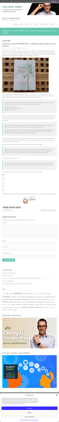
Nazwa (4, 240)
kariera (30, 293)
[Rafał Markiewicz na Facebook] (51, 1)
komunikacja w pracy (35, 293)
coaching (11, 293)
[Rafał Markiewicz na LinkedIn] (56, 1)
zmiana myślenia (35, 307)
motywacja (6, 207)
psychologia (52, 299)
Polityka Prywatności (24, 420)
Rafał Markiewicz (11, 18)
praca (29, 299)
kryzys (49, 293)
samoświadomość (40, 302)
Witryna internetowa (6, 253)
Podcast (36, 24)
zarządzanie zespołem (7, 307)
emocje (25, 293)
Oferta (26, 24)
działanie (18, 293)
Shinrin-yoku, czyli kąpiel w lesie (35, 94)
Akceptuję (29, 408)
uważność (25, 304)
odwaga (47, 297)
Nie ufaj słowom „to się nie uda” (48, 210)
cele (7, 293)
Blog (31, 24)
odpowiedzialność (40, 297)
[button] (56, 395)
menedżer (6, 296)
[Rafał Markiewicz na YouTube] (53, 1)
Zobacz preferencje (29, 416)
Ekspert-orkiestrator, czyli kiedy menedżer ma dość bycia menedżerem (17, 283)
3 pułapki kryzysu (7, 210)
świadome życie (52, 307)
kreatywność (43, 293)
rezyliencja (23, 302)
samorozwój (30, 302)
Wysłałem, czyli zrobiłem (7, 275)
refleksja (5, 302)
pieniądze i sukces (8, 299)
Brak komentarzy (22, 48)
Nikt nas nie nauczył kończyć (8, 281)
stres (13, 304)
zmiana (25, 307)
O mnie (21, 24)
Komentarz (5, 222)
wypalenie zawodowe (40, 304)
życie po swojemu (12, 310)
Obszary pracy (44, 24)
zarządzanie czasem (51, 304)
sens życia (49, 302)
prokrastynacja (45, 299)
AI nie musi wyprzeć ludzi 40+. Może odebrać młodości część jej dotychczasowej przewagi (21, 278)
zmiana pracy (46, 307)
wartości (31, 304)
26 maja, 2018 (13, 48)
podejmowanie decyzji (21, 299)
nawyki (19, 297)
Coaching (15, 24)
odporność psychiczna (28, 297)
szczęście (19, 304)
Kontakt (51, 24)
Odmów (29, 412)
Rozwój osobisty (6, 41)
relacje (18, 302)
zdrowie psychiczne (18, 307)
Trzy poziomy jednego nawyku (8, 273)
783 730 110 (6, 1)
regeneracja (12, 207)
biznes (3, 293)
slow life (18, 207)
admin (5, 48)
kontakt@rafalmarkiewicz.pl (19, 1)
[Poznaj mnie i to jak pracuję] (29, 318)
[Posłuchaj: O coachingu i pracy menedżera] (29, 356)
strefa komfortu (8, 304)
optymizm (53, 297)
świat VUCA (4, 310)
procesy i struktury (36, 299)
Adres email (5, 247)
